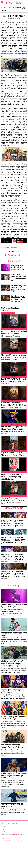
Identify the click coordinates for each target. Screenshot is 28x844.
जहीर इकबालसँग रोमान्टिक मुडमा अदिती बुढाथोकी (14, 634)
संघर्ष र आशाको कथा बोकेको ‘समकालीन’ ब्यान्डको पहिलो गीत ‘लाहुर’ (13, 746)
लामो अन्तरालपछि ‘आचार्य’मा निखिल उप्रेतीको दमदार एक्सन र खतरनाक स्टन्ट (18, 277)
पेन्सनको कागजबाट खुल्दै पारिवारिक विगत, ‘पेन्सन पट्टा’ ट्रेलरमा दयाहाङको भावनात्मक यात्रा (18, 299)
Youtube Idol (14, 247)
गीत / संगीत (9, 7)
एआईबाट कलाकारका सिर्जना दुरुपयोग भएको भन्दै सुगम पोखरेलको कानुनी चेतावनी (13, 775)
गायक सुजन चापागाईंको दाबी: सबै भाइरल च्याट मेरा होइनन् (12, 805)
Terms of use (5, 837)
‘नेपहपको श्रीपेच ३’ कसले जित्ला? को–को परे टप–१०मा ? (13, 691)
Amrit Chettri (5, 247)
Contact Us (4, 838)
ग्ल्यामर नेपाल (17, 18)
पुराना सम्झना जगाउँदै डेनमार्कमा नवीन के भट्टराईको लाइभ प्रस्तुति (17, 267)
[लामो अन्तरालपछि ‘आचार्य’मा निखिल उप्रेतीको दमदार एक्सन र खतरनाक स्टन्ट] (5, 277)
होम (2, 7)
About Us (9, 838)
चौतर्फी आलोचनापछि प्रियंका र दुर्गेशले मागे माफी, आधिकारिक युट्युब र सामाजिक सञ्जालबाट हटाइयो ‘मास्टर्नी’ (13, 663)
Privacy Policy (11, 837)
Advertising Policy (19, 837)
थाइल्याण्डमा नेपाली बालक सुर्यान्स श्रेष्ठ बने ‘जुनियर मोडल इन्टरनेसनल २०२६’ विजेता (18, 288)
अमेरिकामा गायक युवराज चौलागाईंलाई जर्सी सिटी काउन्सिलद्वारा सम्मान (13, 717)
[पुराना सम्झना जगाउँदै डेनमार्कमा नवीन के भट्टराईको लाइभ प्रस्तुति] (5, 267)
